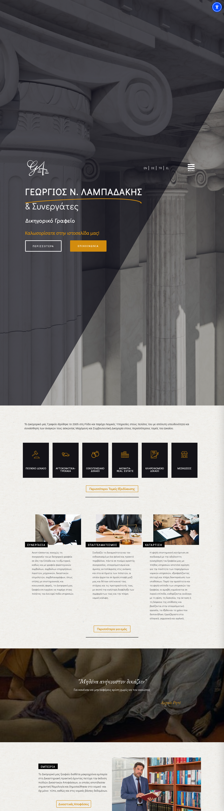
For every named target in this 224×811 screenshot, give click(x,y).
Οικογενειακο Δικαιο (95, 470)
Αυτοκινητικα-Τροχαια (66, 470)
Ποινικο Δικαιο (36, 468)
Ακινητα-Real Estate (125, 470)
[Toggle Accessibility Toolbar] (217, 7)
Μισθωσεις (184, 468)
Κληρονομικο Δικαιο (154, 470)
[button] (185, 168)
